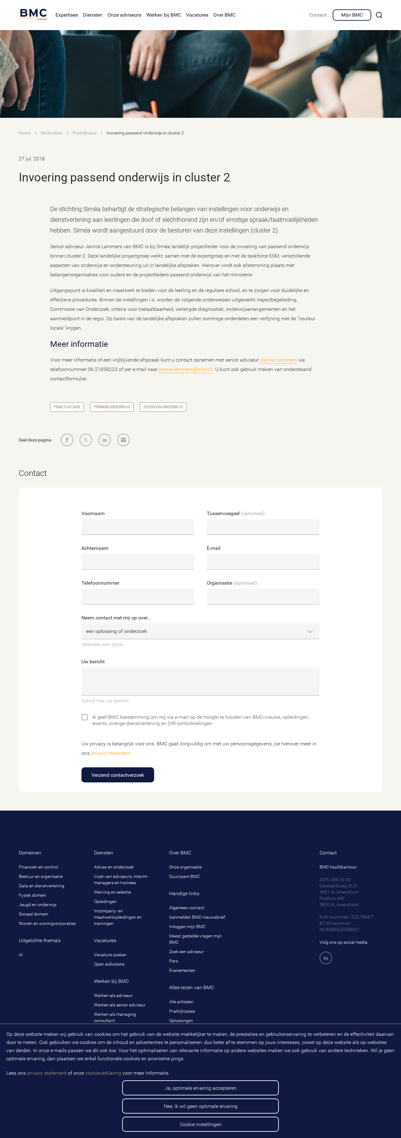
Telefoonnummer (100, 583)
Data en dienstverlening (41, 885)
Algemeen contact (186, 907)
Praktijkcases (182, 1011)
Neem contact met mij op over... (116, 618)
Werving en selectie (112, 892)
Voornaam (93, 513)
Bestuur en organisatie (41, 876)
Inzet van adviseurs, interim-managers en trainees (121, 879)
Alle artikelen (181, 1001)
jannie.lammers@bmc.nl (186, 369)
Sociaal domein (33, 913)
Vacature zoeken (110, 954)
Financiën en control (38, 866)
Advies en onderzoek (114, 866)
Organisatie (232, 583)
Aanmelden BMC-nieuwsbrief (197, 917)
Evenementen (182, 970)
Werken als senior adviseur (120, 1004)
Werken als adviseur (113, 995)
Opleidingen (105, 901)
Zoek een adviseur (186, 951)
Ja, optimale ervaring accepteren (201, 1088)
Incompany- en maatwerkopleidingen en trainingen (118, 917)
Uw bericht (93, 662)
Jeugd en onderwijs (37, 904)
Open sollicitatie (109, 964)
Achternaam (94, 548)
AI (21, 954)
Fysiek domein (32, 895)
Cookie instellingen (200, 1124)
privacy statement (46, 1073)
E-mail (214, 548)
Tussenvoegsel (236, 513)
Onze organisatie (185, 866)
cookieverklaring (103, 1073)
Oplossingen (181, 1020)
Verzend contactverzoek (117, 775)
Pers (173, 960)
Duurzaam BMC (184, 876)
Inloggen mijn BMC (187, 926)
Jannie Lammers (278, 360)
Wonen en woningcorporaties (47, 923)
